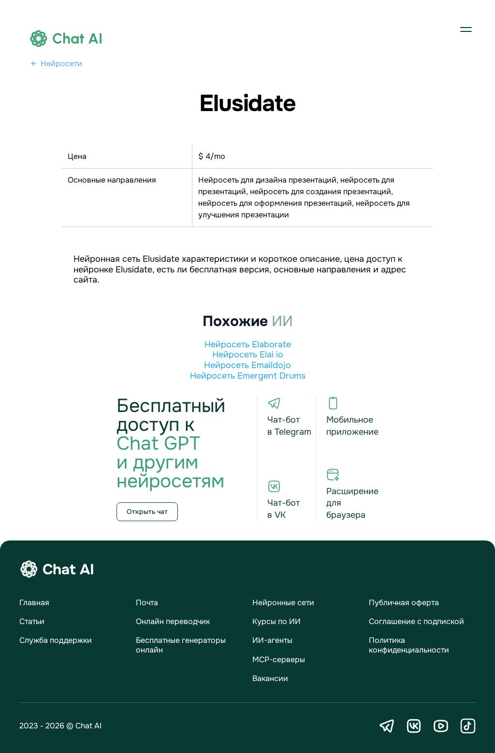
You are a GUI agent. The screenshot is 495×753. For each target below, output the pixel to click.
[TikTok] (468, 726)
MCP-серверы (278, 659)
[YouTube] (441, 726)
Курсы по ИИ (276, 621)
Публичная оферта (404, 602)
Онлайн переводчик (173, 621)
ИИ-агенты (272, 640)
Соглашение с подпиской (416, 621)
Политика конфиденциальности (409, 644)
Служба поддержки (55, 640)
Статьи (31, 621)
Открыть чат (147, 511)
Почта (147, 602)
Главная (34, 602)
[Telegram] (386, 726)
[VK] (414, 726)
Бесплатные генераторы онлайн (181, 644)
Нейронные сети (283, 602)
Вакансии (270, 678)
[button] (466, 29)
